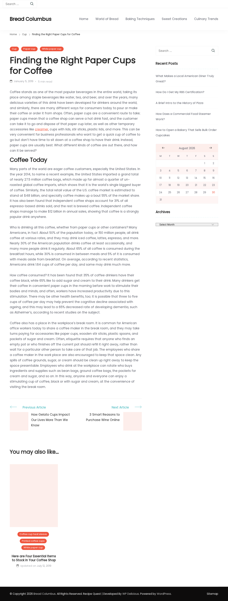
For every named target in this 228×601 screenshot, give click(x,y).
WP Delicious (130, 594)
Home (83, 19)
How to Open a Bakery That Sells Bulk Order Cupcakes (186, 132)
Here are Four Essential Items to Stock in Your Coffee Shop (34, 558)
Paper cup (29, 49)
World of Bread (106, 19)
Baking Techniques (140, 19)
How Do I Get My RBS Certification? (180, 92)
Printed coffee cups (33, 541)
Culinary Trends (206, 19)
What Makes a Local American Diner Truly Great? (185, 78)
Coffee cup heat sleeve (33, 534)
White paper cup (51, 49)
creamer (41, 129)
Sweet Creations (174, 19)
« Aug (163, 148)
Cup (14, 49)
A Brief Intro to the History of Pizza (179, 103)
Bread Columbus (30, 19)
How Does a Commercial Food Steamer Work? (183, 116)
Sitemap (212, 594)
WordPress (164, 594)
